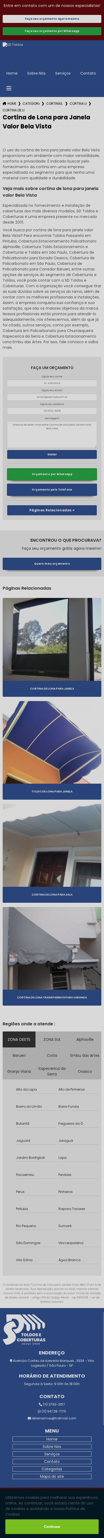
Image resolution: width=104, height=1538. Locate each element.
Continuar (52, 1527)
